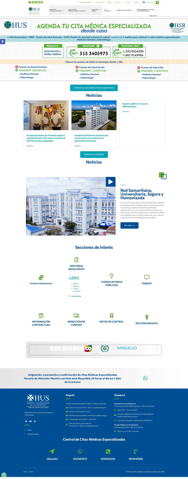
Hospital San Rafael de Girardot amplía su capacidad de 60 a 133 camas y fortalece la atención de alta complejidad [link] (46, 138)
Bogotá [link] (75, 284)
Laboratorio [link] (76, 296)
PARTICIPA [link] (153, 15)
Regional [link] (76, 286)
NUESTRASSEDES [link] (95, 10)
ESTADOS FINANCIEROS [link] (41, 283)
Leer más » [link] (29, 146)
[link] (2, 41)
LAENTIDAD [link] (107, 10)
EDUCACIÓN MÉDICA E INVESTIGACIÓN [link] (76, 10)
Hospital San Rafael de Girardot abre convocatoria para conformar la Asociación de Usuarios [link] (91, 138)
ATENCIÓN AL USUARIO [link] (123, 10)
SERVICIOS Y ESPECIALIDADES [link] (56, 10)
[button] (157, 2)
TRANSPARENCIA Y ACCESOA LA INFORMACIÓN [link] (145, 10)
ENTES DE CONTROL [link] (112, 321)
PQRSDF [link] (147, 283)
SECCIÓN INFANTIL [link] (147, 323)
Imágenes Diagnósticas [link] (74, 278)
